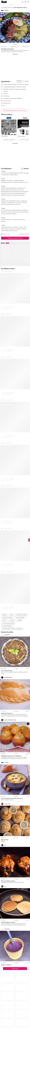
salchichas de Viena (8, 623)
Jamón (19, 620)
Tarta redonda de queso (7, 670)
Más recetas (15, 968)
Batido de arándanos (6, 965)
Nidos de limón (4, 839)
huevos (12, 620)
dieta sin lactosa (7, 617)
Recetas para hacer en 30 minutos (12, 628)
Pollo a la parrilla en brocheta (8, 881)
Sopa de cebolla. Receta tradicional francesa (12, 798)
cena (11, 614)
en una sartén (20, 617)
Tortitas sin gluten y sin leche (8, 922)
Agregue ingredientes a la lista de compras (16, 110)
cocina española (7, 626)
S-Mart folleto (4, 136)
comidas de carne (21, 614)
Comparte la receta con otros (15, 238)
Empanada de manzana (7, 713)
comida (4, 614)
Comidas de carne (7, 7)
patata (4, 620)
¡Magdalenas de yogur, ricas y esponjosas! (11, 756)
